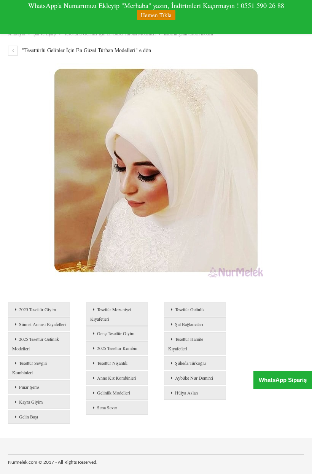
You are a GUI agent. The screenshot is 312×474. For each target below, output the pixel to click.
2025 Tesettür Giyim (37, 309)
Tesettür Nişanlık (112, 363)
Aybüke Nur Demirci (194, 378)
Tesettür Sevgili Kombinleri (29, 367)
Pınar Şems (29, 387)
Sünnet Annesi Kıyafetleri (42, 324)
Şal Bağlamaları (189, 324)
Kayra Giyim (31, 402)
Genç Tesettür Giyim (115, 333)
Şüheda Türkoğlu (190, 363)
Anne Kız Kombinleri (116, 378)
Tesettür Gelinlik (190, 309)
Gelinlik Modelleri (113, 393)
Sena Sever (107, 407)
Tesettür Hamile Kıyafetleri (185, 344)
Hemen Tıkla (156, 15)
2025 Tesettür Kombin (117, 348)
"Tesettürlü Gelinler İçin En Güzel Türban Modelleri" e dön (86, 50)
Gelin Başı (28, 417)
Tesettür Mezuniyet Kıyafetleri (110, 314)
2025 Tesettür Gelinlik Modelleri (35, 344)
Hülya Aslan (186, 393)
